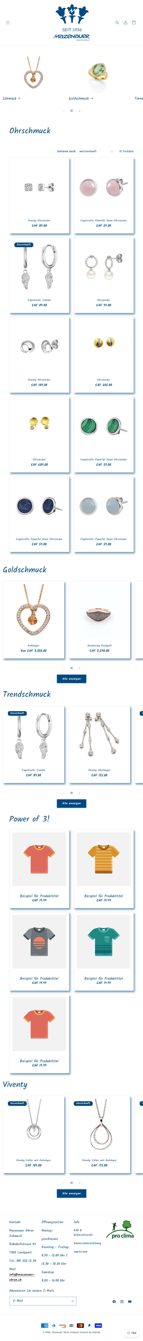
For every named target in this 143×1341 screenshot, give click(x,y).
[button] (8, 22)
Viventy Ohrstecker (39, 220)
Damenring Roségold (99, 646)
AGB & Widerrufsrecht (83, 1232)
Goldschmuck (79, 98)
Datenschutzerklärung (87, 1243)
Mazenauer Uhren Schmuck (65, 1332)
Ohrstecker (103, 300)
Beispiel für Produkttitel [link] (39, 896)
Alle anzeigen (71, 679)
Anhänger (33, 646)
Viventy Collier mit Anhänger (33, 1160)
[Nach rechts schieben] (80, 111)
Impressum (80, 1252)
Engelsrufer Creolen (39, 300)
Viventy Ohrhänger (99, 770)
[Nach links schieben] (63, 111)
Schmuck (9, 98)
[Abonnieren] (72, 1301)
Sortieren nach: (66, 151)
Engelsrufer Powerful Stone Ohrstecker (103, 220)
